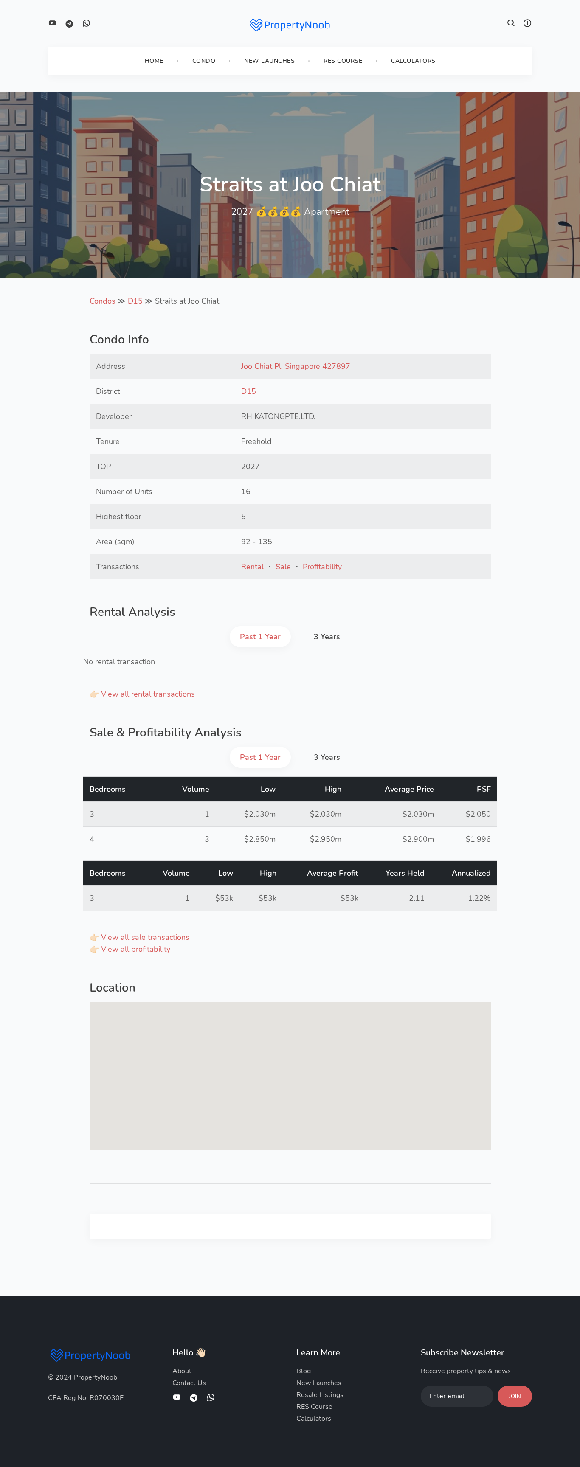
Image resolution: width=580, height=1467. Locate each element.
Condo (204, 61)
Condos (102, 301)
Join (515, 1396)
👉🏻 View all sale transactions (139, 937)
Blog (303, 1371)
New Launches (269, 61)
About (181, 1371)
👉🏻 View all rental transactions (142, 694)
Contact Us (189, 1383)
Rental (252, 567)
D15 (135, 301)
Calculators (413, 61)
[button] (511, 24)
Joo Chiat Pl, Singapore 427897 (295, 366)
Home (154, 61)
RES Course (343, 61)
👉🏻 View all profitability (130, 949)
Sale (283, 567)
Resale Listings (319, 1395)
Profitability (322, 567)
